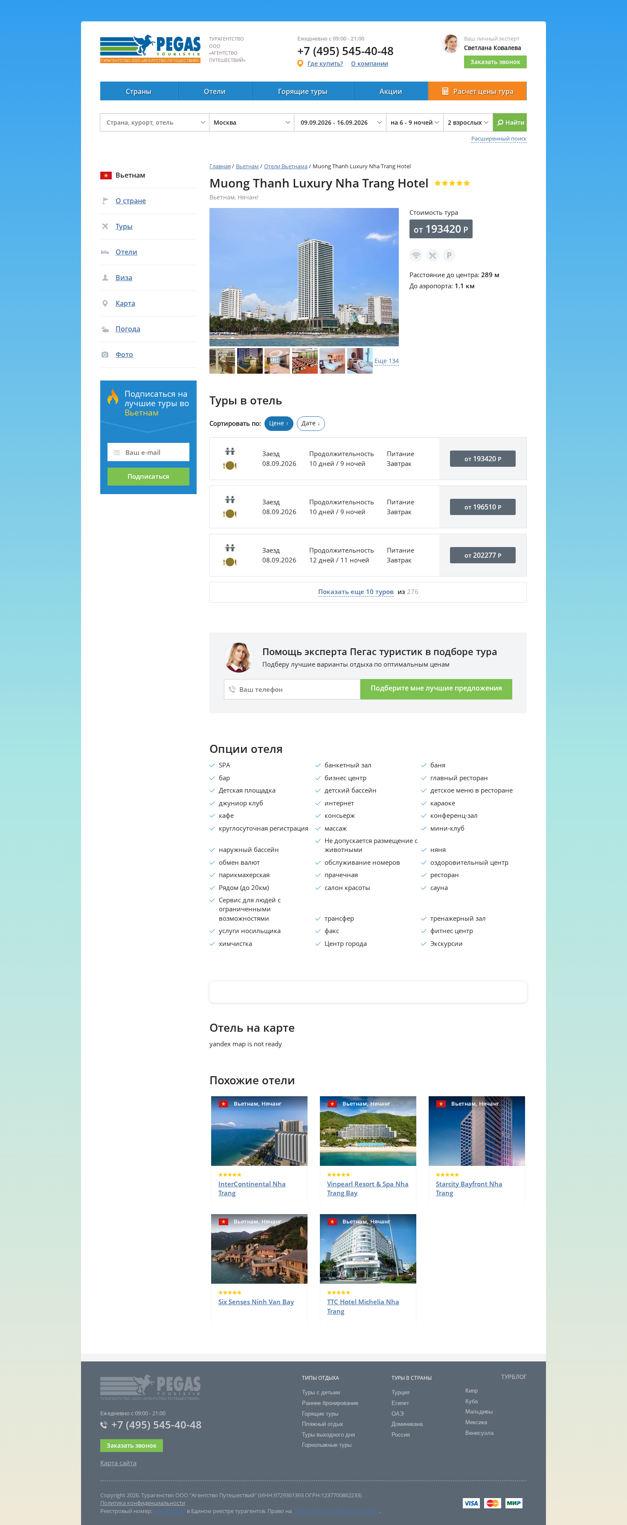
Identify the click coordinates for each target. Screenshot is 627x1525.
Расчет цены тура (483, 91)
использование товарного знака (336, 1511)
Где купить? (325, 63)
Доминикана (407, 1424)
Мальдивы (479, 1411)
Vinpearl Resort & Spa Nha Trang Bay (368, 1188)
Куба (471, 1401)
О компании (369, 63)
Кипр (471, 1390)
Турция (400, 1392)
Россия (401, 1434)
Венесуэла (479, 1433)
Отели (215, 91)
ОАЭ (397, 1414)
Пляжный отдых (322, 1424)
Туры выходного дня (328, 1434)
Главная (220, 166)
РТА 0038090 (170, 1511)
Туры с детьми (321, 1392)
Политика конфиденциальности (142, 1503)
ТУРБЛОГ (514, 1377)
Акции (391, 91)
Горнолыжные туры (326, 1445)
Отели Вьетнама (286, 166)
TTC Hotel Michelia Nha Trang (363, 1306)
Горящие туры (303, 91)
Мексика (476, 1422)
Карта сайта (118, 1462)
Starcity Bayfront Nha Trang (469, 1188)
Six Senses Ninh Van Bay (256, 1301)
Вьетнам (247, 166)
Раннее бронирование (330, 1403)
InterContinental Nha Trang (252, 1188)
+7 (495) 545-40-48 (156, 1424)
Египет (400, 1403)
